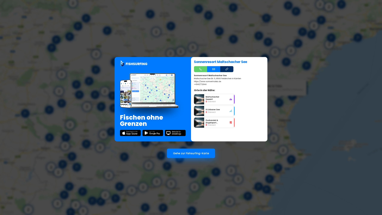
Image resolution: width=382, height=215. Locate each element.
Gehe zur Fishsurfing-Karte (191, 153)
